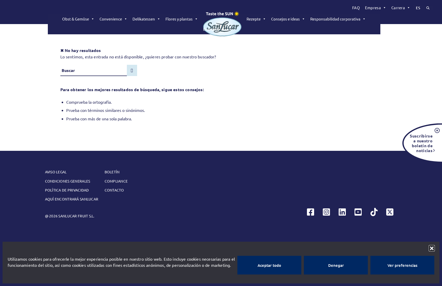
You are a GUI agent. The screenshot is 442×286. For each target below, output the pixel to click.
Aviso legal (56, 172)
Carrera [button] (398, 7)
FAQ (356, 7)
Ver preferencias (402, 265)
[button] (431, 248)
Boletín (112, 172)
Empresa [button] (373, 7)
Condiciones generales (67, 181)
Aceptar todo (269, 265)
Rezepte (254, 18)
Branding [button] (211, 29)
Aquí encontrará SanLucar (71, 199)
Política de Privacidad (67, 190)
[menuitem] (356, 8)
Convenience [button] (111, 18)
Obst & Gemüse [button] (75, 18)
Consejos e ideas (285, 18)
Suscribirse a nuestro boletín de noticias (421, 143)
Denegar (336, 265)
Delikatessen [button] (143, 18)
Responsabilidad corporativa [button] (335, 18)
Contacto (114, 190)
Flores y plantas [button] (179, 18)
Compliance (116, 181)
